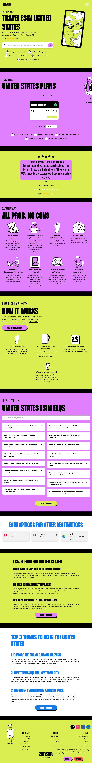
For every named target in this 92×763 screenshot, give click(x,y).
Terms (86, 744)
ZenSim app (83, 349)
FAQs (57, 741)
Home (28, 736)
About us (27, 741)
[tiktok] (72, 727)
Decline (78, 759)
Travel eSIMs (55, 736)
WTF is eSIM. (33, 322)
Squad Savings (25, 744)
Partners (85, 739)
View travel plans (15, 327)
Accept (67, 759)
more (46, 181)
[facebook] (83, 727)
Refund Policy (13, 249)
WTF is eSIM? (25, 739)
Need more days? (46, 96)
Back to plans (46, 503)
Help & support (25, 749)
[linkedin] (88, 727)
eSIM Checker (54, 739)
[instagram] (78, 727)
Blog (86, 741)
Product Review (43, 185)
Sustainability (83, 736)
